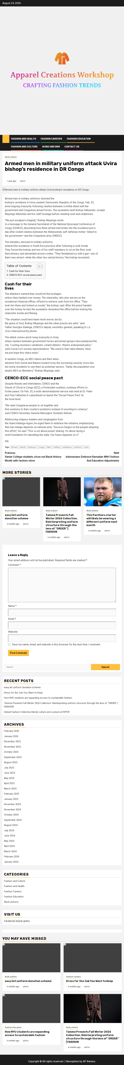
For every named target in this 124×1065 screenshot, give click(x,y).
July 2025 (9, 767)
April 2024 (9, 846)
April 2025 (9, 783)
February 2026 (11, 731)
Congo (41, 447)
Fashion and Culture (24, 146)
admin (23, 181)
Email (12, 618)
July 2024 (9, 830)
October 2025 (11, 751)
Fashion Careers (51, 138)
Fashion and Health (23, 138)
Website (13, 631)
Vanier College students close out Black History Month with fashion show (33, 456)
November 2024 (12, 809)
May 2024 (9, 840)
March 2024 (10, 851)
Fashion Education (79, 138)
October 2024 (11, 814)
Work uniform (51, 146)
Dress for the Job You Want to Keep (23, 692)
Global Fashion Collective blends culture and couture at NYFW (36, 712)
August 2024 (10, 825)
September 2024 (12, 820)
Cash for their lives (19, 271)
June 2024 (9, 835)
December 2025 (12, 741)
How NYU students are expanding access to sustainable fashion (38, 697)
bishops (32, 447)
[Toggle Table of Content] (38, 266)
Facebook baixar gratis (17, 921)
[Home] (5, 139)
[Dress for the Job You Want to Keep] (93, 957)
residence (67, 447)
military (56, 447)
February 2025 (11, 793)
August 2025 (10, 762)
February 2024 (11, 856)
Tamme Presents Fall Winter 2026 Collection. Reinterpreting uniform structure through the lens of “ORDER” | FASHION (62, 523)
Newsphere (72, 1061)
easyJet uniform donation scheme (16, 517)
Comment (14, 564)
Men (49, 447)
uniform (77, 447)
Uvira (86, 447)
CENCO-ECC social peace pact (25, 275)
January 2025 (11, 799)
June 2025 (9, 772)
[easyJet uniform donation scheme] (21, 491)
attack (23, 447)
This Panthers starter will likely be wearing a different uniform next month (101, 520)
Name (12, 606)
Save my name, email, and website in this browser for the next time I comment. (56, 644)
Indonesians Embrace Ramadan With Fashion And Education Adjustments (92, 456)
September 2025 (12, 757)
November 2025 (12, 746)
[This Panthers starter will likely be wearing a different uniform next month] (103, 491)
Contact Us (71, 146)
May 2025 (9, 778)
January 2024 (11, 861)
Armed (14, 447)
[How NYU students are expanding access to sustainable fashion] (31, 1008)
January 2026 (11, 736)
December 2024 (12, 804)
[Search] (119, 139)
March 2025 (10, 788)
